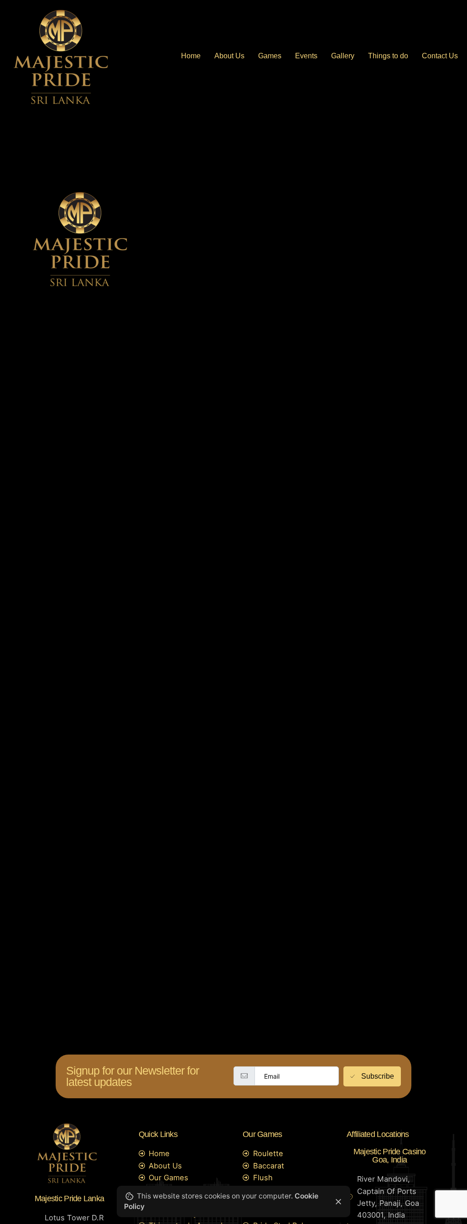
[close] (338, 1202)
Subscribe (377, 1076)
